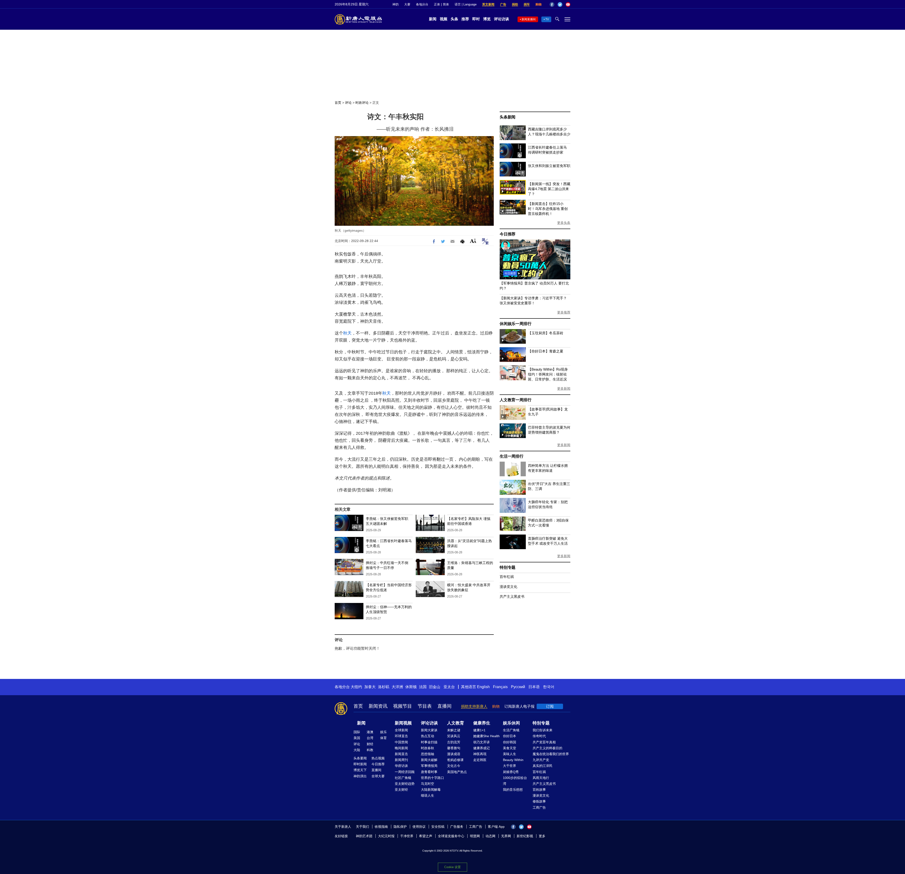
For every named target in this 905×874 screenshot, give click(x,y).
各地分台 (422, 4)
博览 (487, 19)
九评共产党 (541, 760)
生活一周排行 (511, 456)
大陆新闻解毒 (431, 789)
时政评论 (362, 103)
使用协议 (419, 826)
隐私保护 (400, 826)
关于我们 (362, 826)
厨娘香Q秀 (511, 772)
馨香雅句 (453, 748)
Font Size (473, 241)
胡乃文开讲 (481, 742)
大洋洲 (397, 687)
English (483, 687)
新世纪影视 (525, 836)
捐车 (527, 4)
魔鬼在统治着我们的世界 (551, 754)
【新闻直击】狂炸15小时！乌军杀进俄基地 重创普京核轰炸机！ (548, 209)
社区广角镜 (403, 778)
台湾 (370, 738)
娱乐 (383, 732)
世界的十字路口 (432, 778)
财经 (370, 744)
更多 (542, 836)
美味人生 (509, 754)
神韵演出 (360, 776)
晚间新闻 (401, 748)
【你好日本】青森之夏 (545, 351)
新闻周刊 (401, 760)
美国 (357, 738)
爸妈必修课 (455, 760)
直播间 (444, 706)
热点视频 (378, 758)
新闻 (432, 19)
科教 (370, 750)
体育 (383, 738)
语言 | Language (466, 4)
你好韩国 (509, 742)
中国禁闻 (401, 742)
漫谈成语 (453, 754)
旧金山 (434, 687)
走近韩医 (479, 760)
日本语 (534, 687)
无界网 (506, 836)
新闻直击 (401, 754)
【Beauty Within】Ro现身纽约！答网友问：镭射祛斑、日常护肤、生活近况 (548, 374)
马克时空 (427, 784)
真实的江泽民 (542, 766)
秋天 (347, 333)
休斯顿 (411, 687)
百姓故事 (539, 789)
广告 (503, 4)
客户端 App (496, 826)
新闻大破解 (429, 760)
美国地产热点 (457, 772)
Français (500, 687)
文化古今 (453, 766)
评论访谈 (501, 19)
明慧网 (475, 836)
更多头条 (563, 223)
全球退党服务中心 (451, 836)
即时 (476, 19)
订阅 (550, 706)
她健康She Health (486, 736)
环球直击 (401, 736)
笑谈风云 (453, 736)
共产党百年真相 (544, 742)
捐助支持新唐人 (474, 706)
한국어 (548, 687)
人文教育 (455, 723)
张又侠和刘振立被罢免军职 (549, 166)
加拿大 (370, 687)
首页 (338, 103)
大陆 (357, 750)
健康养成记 (481, 748)
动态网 (490, 836)
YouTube (568, 4)
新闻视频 (403, 723)
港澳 (370, 732)
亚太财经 (401, 789)
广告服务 (456, 826)
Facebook (552, 4)
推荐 (465, 19)
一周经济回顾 (405, 772)
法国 (423, 687)
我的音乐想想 (513, 789)
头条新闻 (507, 117)
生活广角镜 (511, 730)
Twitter (560, 4)
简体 (446, 4)
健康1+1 (479, 730)
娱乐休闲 (511, 723)
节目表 (425, 706)
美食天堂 (509, 748)
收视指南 (381, 826)
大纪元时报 (386, 836)
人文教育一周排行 (515, 400)
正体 (437, 4)
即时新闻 (360, 764)
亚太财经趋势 (405, 784)
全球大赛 (378, 776)
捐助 (515, 4)
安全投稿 (437, 826)
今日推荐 (507, 234)
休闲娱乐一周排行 (515, 324)
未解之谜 (453, 730)
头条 (454, 19)
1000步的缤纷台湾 (515, 781)
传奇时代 (539, 736)
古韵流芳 (453, 742)
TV (547, 19)
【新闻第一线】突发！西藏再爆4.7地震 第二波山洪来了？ (549, 189)
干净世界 (406, 836)
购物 (538, 4)
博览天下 (360, 770)
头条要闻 (360, 758)
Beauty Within (513, 760)
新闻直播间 (529, 19)
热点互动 (427, 736)
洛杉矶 (383, 687)
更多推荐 (563, 312)
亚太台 (449, 687)
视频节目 (402, 706)
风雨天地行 (541, 778)
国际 (357, 732)
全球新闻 (401, 730)
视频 (443, 19)
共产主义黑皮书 (512, 596)
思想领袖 (427, 754)
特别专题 (507, 567)
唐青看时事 (429, 772)
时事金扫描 (429, 742)
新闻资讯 (378, 706)
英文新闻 (488, 4)
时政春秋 (427, 748)
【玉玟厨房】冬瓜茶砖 (545, 333)
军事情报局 (429, 766)
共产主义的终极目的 (547, 748)
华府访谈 (401, 766)
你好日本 (509, 736)
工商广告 (539, 807)
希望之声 (425, 836)
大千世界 (509, 766)
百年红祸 (507, 577)
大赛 (407, 4)
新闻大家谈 (429, 730)
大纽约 (356, 687)
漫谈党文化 (508, 587)
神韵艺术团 (364, 836)
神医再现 (479, 754)
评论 (348, 103)
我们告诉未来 (542, 730)
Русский (518, 687)
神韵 (395, 4)
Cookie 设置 (452, 867)
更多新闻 (563, 388)
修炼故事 (539, 801)
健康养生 (481, 723)
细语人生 (427, 795)
